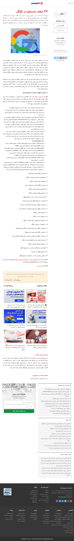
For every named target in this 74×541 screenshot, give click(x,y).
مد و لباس (23, 517)
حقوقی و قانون (58, 519)
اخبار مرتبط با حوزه (66, 454)
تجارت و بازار (70, 513)
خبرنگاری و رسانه (33, 494)
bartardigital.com (34, 262)
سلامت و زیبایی (21, 513)
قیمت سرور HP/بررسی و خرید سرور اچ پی (60, 434)
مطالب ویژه (34, 500)
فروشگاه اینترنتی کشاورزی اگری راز (62, 426)
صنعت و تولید (70, 523)
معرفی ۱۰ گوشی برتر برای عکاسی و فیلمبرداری (59, 411)
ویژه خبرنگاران (34, 498)
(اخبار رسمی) (29, 16)
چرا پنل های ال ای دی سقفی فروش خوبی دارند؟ (59, 448)
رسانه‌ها (47, 513)
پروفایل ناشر (16, 280)
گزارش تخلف (8, 280)
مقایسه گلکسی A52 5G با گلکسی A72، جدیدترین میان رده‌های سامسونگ (55, 395)
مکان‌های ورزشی (33, 515)
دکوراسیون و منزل (21, 521)
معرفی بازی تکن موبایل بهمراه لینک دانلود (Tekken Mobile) (56, 391)
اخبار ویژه (68, 420)
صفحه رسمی (60, 26)
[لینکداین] (62, 501)
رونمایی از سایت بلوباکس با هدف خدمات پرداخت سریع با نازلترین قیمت (55, 439)
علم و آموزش (58, 513)
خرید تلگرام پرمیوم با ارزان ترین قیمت (61, 443)
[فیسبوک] (68, 501)
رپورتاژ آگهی (34, 502)
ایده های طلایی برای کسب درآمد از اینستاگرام (60, 429)
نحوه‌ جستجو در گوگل (20, 260)
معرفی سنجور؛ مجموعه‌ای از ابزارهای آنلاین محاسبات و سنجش (56, 468)
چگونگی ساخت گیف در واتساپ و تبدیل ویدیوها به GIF (57, 389)
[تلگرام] (60, 501)
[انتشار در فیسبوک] (60, 58)
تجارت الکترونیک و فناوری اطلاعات (39, 379)
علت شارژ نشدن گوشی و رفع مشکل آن (61, 398)
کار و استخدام (70, 529)
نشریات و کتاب (45, 515)
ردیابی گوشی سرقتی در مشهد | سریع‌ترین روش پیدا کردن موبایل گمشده (56, 474)
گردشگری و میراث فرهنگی (55, 521)
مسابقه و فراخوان (9, 519)
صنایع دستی (46, 523)
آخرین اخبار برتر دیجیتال (64, 385)
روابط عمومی (34, 490)
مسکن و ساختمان (69, 532)
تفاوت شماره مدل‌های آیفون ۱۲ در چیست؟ (60, 408)
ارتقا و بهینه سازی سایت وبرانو (63, 466)
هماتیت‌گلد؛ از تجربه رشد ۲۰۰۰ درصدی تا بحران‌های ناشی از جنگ (55, 461)
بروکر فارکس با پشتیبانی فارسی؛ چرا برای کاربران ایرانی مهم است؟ (55, 458)
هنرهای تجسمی (45, 521)
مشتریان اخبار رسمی (44, 494)
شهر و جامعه (58, 517)
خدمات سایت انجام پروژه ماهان (63, 431)
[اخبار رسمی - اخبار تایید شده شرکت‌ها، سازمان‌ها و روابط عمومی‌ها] (37, 3)
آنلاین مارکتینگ (33, 492)
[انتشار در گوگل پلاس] (63, 58)
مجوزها (46, 492)
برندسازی (35, 496)
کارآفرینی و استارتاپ (68, 515)
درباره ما (46, 490)
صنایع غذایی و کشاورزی (68, 527)
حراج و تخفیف (10, 513)
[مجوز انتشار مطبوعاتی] (7, 492)
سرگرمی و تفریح (21, 519)
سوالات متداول (45, 496)
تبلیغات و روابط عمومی (56, 525)
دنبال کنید (59, 30)
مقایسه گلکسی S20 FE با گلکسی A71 (61, 413)
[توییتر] (65, 501)
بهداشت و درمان (57, 515)
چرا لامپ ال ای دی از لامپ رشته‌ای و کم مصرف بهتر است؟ (57, 445)
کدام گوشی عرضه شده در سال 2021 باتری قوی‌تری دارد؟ (57, 406)
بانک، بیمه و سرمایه (68, 531)
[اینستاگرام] (57, 501)
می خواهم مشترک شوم (19, 411)
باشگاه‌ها (35, 519)
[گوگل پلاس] (71, 501)
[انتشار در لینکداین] (66, 58)
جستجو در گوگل (38, 97)
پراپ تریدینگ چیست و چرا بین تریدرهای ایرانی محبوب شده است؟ (55, 463)
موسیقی (47, 519)
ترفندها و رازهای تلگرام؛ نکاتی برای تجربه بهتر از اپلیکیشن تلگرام (55, 401)
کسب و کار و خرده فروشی (67, 525)
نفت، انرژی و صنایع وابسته (67, 517)
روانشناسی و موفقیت (20, 515)
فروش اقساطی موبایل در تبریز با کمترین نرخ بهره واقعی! (57, 403)
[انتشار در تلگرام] (55, 58)
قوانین (47, 498)
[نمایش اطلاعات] (60, 45)
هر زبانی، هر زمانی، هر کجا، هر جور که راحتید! (60, 436)
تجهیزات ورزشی (33, 517)
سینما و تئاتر (46, 517)
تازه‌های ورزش (34, 513)
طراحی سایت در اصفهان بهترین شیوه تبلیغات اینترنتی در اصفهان (56, 424)
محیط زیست (58, 523)
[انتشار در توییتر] (58, 58)
